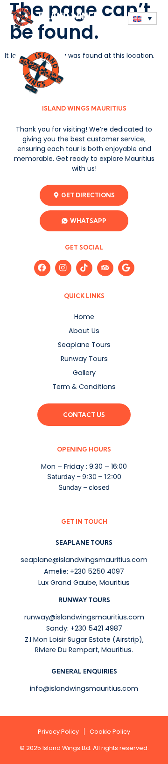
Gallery (84, 372)
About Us (84, 330)
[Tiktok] (84, 268)
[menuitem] (142, 18)
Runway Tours (84, 358)
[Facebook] (42, 268)
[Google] (126, 268)
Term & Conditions (84, 386)
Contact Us (84, 414)
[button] (113, 18)
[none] (142, 18)
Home (84, 316)
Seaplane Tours (84, 344)
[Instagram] (63, 268)
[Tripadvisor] (105, 268)
